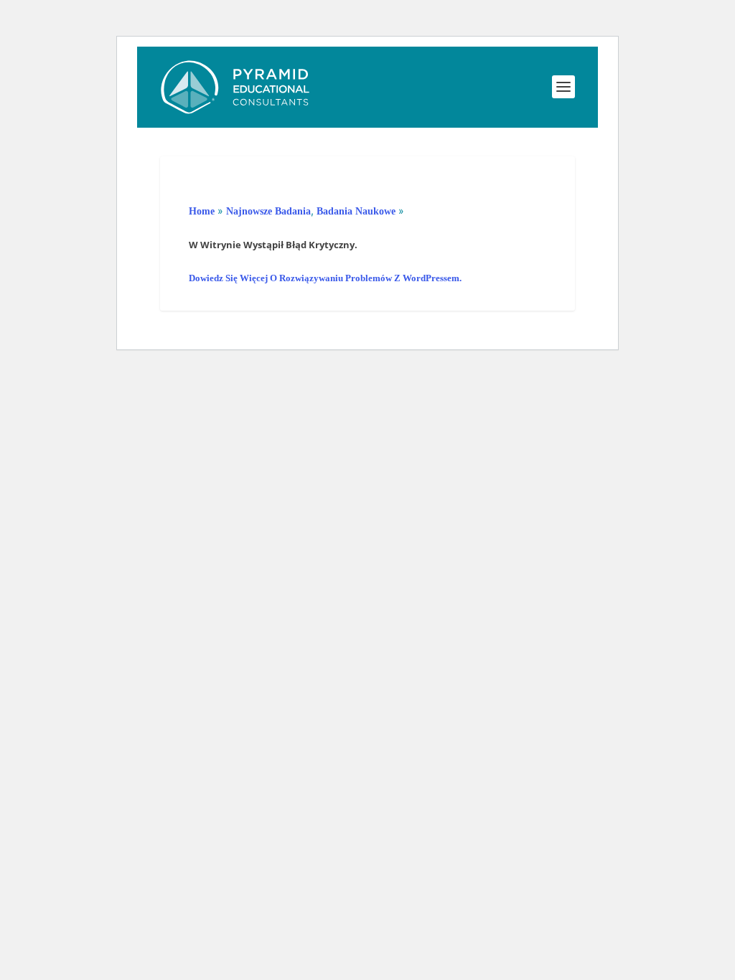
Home (202, 211)
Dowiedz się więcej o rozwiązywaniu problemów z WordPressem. (325, 278)
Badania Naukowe (356, 211)
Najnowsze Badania (268, 211)
